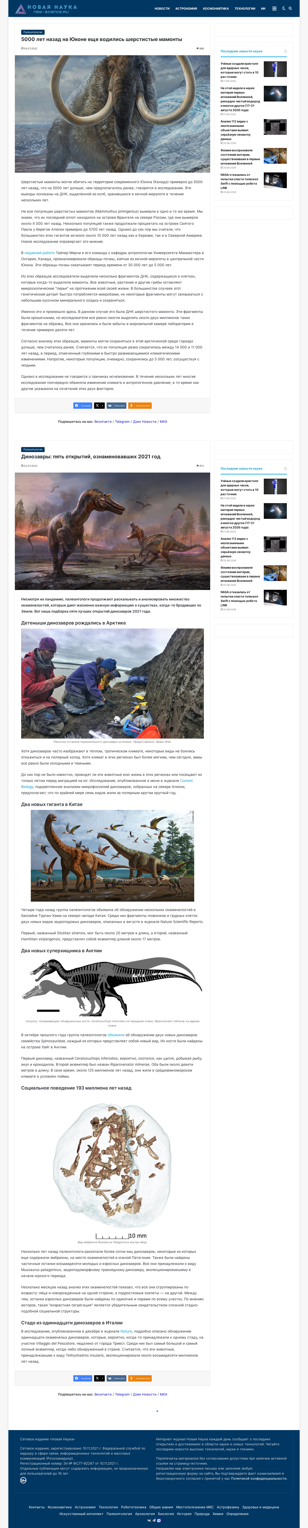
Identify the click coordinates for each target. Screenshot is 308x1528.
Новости (162, 8)
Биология (166, 1514)
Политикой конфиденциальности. (259, 1478)
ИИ (263, 8)
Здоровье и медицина (260, 1507)
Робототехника (133, 1507)
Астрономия (186, 8)
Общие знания (161, 1507)
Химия (218, 1514)
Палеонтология (32, 32)
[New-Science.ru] (46, 8)
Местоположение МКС (195, 1507)
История (184, 1514)
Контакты (37, 1507)
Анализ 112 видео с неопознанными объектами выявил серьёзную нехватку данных (236, 130)
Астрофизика (228, 1507)
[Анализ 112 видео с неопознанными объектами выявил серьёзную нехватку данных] (275, 127)
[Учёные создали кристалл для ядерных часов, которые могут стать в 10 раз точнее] (275, 69)
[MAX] (159, 1520)
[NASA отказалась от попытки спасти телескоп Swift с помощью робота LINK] (275, 180)
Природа (202, 1514)
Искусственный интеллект (82, 1514)
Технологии (245, 8)
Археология (145, 1514)
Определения (237, 1514)
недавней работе (40, 253)
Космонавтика (216, 8)
